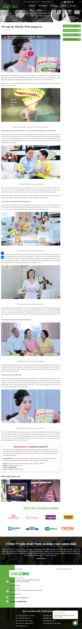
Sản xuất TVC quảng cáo (23, 614)
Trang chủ (32, 6)
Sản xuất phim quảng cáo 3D (24, 619)
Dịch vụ (63, 6)
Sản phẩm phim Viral (69, 35)
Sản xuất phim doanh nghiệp (24, 617)
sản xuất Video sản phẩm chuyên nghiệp (15, 451)
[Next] (57, 487)
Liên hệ (39, 10)
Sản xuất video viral (21, 622)
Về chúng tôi (43, 6)
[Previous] (4, 487)
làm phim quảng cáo (35, 449)
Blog (30, 10)
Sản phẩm (54, 6)
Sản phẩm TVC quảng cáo (40, 13)
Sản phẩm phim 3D (69, 26)
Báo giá (73, 6)
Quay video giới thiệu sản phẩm (25, 612)
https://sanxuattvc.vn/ (16, 465)
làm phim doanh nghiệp (20, 458)
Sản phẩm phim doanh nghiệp (72, 30)
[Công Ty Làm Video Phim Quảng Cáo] (13, 7)
